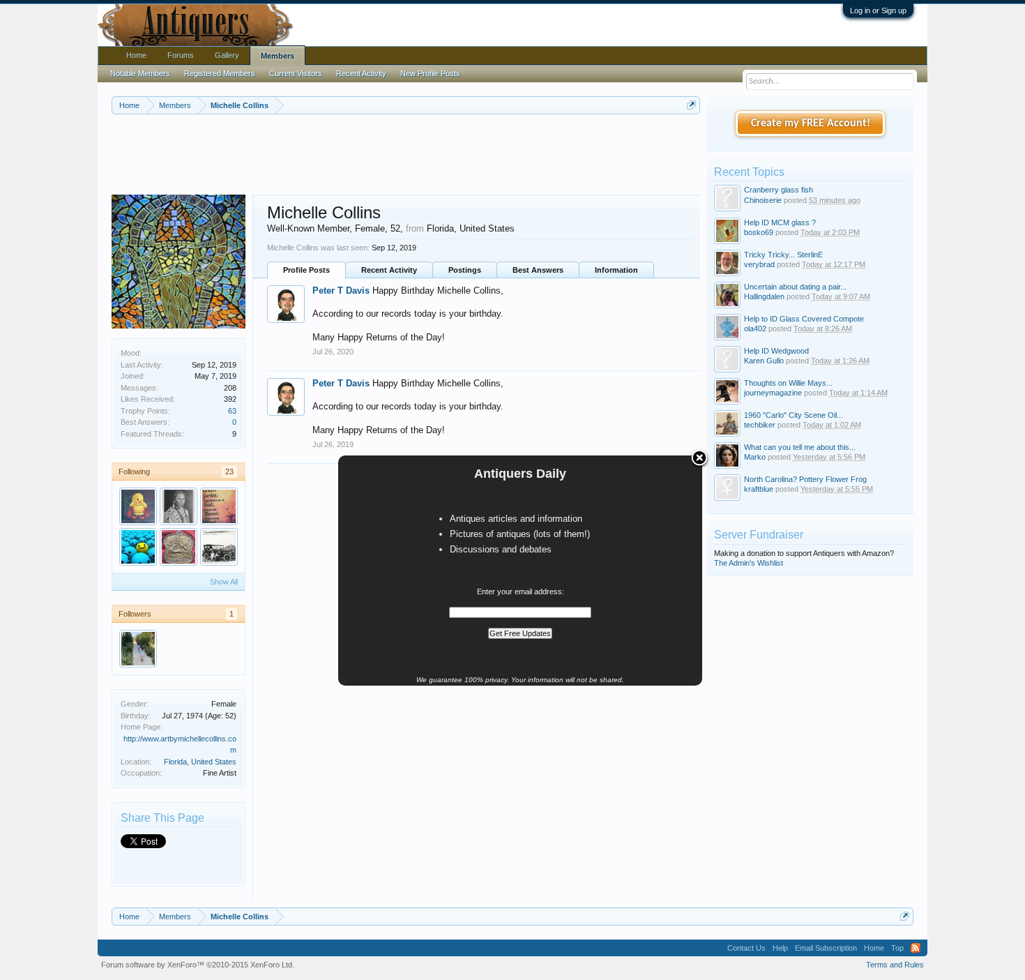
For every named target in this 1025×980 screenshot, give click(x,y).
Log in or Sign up (878, 10)
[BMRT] (138, 649)
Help (780, 948)
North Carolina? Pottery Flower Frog (805, 479)
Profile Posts (306, 270)
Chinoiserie (763, 200)
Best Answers (537, 270)
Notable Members (140, 73)
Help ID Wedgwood (776, 351)
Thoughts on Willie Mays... (788, 383)
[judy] (219, 506)
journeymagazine (773, 393)
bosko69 (758, 232)
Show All (224, 582)
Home (136, 55)
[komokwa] (138, 547)
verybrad (759, 264)
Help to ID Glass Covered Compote (804, 319)
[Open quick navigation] (691, 105)
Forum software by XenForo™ (197, 964)
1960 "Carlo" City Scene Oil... (793, 415)
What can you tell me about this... (800, 447)
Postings (464, 270)
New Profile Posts (430, 73)
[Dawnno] (178, 506)
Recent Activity (389, 270)
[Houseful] (178, 547)
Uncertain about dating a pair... (795, 286)
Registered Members (219, 73)
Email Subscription (826, 948)
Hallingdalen (764, 296)
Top (897, 948)
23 (229, 471)
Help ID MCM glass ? (780, 222)
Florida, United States (200, 761)
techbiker (759, 425)
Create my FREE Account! (810, 123)
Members (277, 56)
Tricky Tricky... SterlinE (783, 254)
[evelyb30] (219, 547)
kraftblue (758, 489)
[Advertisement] (406, 152)
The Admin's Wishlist (748, 563)
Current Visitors (295, 73)
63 (232, 411)
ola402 (755, 328)
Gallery (227, 55)
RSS (915, 948)
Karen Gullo (764, 360)
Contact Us (746, 948)
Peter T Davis (341, 290)
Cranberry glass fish (778, 190)
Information (616, 270)
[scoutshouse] (138, 506)
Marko (755, 457)
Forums (180, 55)
